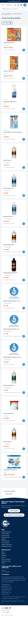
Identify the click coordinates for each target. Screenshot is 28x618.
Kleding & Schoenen (6, 537)
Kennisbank (4, 555)
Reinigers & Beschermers (17, 13)
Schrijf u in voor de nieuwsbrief (15, 515)
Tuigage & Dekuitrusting (7, 544)
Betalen (3, 552)
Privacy (8, 610)
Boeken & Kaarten (5, 540)
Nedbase (7, 612)
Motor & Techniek (5, 533)
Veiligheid (4, 539)
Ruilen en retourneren (6, 559)
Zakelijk (3, 562)
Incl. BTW (8, 5)
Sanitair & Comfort (5, 535)
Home (3, 13)
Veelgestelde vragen (6, 561)
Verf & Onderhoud (8, 13)
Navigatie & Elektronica (7, 531)
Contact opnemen (14, 510)
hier (2, 602)
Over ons (3, 557)
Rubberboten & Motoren (7, 546)
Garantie (3, 553)
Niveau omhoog (9, 493)
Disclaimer (4, 610)
